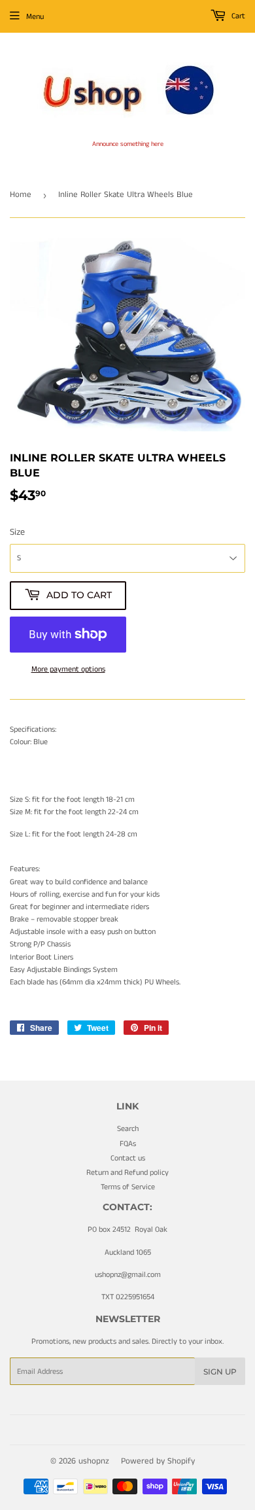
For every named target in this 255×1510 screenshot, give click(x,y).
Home (20, 195)
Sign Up (220, 1371)
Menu (35, 16)
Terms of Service (128, 1187)
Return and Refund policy (127, 1172)
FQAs (128, 1143)
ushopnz (93, 1461)
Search (128, 1128)
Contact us (127, 1158)
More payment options (68, 669)
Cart (237, 16)
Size (17, 532)
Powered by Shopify (158, 1461)
